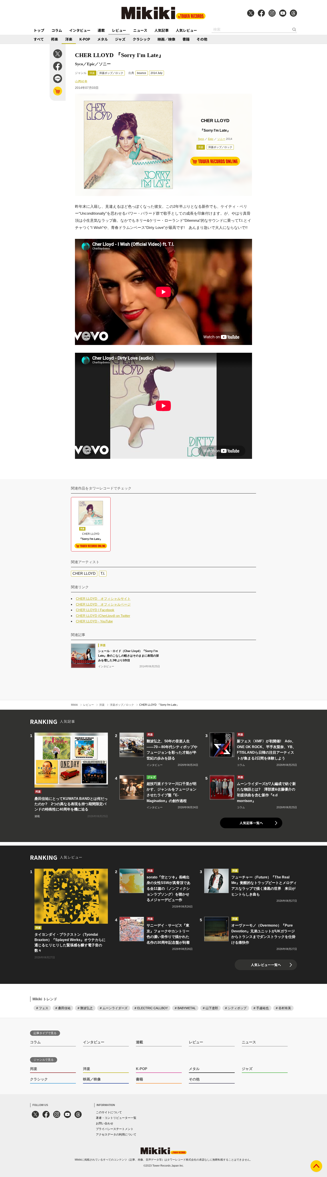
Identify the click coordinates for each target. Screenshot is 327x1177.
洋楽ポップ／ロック (111, 73)
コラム (56, 30)
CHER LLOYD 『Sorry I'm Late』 (159, 704)
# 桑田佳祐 (63, 1008)
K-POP (84, 39)
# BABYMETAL (185, 1008)
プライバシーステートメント (114, 1128)
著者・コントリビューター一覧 (116, 1117)
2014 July (156, 73)
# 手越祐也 (261, 1008)
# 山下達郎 (210, 1008)
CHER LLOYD (84, 573)
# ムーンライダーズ (113, 1008)
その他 (202, 39)
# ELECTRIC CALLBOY (151, 1008)
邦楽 (54, 39)
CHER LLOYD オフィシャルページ (103, 604)
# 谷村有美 (283, 1008)
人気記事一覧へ (251, 822)
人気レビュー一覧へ (266, 964)
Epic (210, 139)
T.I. (103, 573)
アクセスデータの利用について (116, 1134)
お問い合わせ (104, 1123)
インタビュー (80, 30)
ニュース (140, 30)
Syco (201, 139)
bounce (141, 73)
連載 (101, 30)
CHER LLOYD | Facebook (95, 610)
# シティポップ (235, 1008)
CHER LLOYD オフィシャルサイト (103, 598)
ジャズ (120, 39)
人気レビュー (186, 30)
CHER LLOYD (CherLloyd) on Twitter (103, 616)
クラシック (141, 39)
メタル (102, 39)
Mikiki (74, 704)
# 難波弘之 (85, 1008)
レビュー (119, 30)
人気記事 (161, 30)
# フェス (42, 1008)
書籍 (186, 39)
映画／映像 (166, 39)
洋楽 (68, 39)
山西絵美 (81, 81)
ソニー (221, 139)
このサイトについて (109, 1112)
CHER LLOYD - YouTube (94, 621)
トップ (39, 30)
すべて (39, 39)
